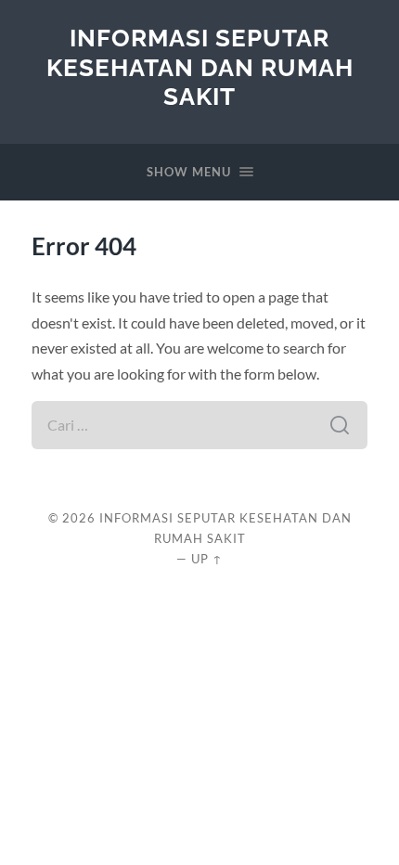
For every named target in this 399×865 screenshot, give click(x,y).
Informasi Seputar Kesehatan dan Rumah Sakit (200, 66)
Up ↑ (207, 558)
